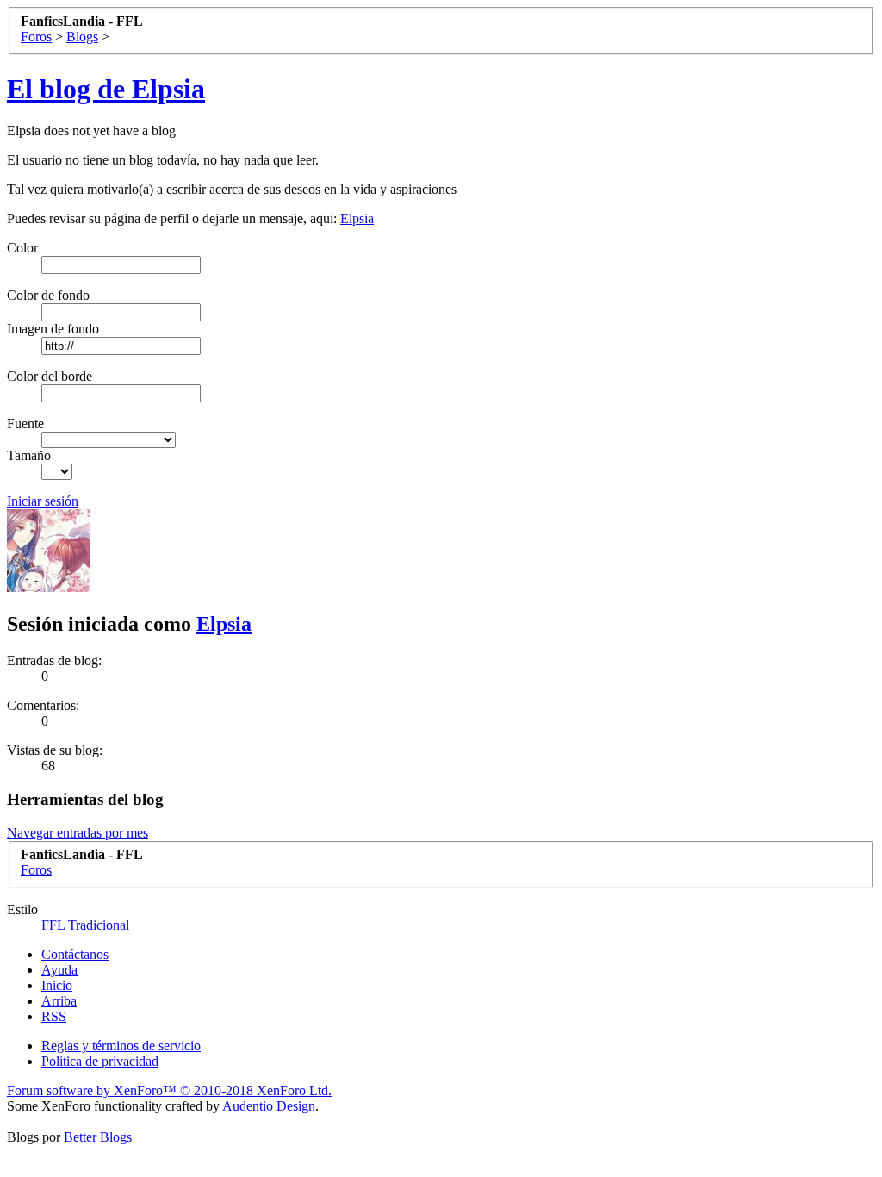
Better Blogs (98, 1137)
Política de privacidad (99, 1061)
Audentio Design (268, 1106)
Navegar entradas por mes (77, 832)
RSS (53, 1016)
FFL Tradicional (85, 925)
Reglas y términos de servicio (121, 1045)
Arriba (59, 1000)
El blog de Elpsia (106, 88)
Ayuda (59, 969)
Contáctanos (75, 954)
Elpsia (357, 218)
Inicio (56, 985)
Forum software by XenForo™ (169, 1090)
